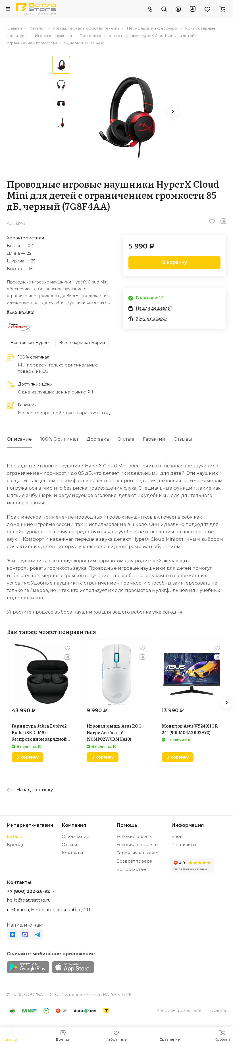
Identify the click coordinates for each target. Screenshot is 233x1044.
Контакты (72, 853)
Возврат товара (134, 861)
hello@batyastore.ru (29, 900)
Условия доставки (137, 844)
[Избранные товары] (207, 9)
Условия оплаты (134, 836)
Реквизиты (183, 844)
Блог (176, 836)
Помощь (127, 825)
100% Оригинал (59, 439)
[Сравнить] (223, 221)
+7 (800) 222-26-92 (28, 891)
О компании (75, 836)
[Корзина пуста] (222, 9)
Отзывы (183, 439)
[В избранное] (212, 221)
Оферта (218, 1010)
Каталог (16, 836)
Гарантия (154, 439)
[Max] (25, 934)
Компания (74, 825)
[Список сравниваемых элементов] (192, 9)
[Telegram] (37, 934)
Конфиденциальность (179, 1010)
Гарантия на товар (137, 853)
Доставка (98, 439)
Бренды (16, 844)
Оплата (125, 439)
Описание (19, 439)
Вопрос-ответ (132, 869)
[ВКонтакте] (12, 934)
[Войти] (178, 9)
